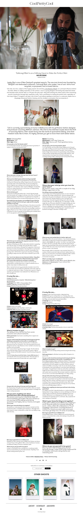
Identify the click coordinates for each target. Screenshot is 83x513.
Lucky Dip (11, 82)
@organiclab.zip (11, 281)
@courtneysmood (46, 263)
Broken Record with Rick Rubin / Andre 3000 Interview (24, 355)
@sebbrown (45, 262)
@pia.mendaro (46, 260)
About (31, 506)
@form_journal (63, 260)
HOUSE (51, 242)
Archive (51, 506)
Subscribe (48, 468)
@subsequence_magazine (17, 280)
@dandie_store (71, 260)
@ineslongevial (54, 262)
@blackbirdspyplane (30, 280)
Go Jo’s (59, 201)
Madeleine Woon (39, 456)
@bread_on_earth (54, 260)
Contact (40, 506)
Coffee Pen (14, 284)
